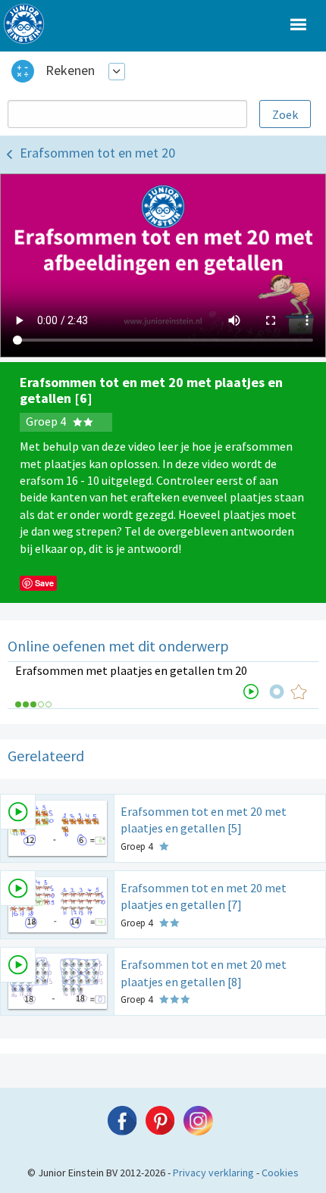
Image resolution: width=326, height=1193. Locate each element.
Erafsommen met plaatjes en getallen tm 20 (131, 670)
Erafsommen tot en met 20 (97, 152)
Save (44, 583)
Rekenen (70, 70)
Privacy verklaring (213, 1172)
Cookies (280, 1172)
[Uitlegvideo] (251, 691)
